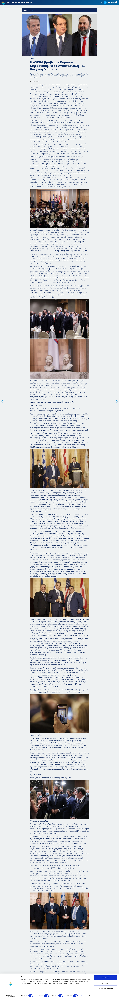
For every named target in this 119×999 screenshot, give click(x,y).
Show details (84, 995)
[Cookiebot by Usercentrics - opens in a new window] (10, 996)
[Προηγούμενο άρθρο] (117, 402)
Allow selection (105, 983)
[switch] (46, 995)
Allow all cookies (105, 977)
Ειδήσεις (32, 10)
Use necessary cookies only (105, 988)
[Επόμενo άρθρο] (2, 402)
